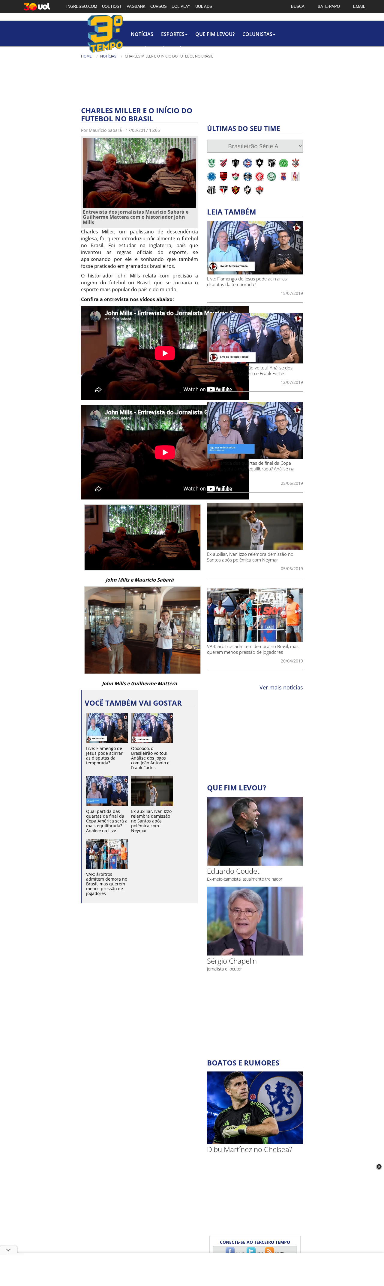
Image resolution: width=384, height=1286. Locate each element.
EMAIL (359, 6)
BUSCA (297, 6)
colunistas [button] (257, 34)
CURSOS (158, 6)
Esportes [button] (172, 34)
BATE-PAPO (329, 6)
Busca (190, 63)
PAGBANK (136, 6)
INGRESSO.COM (81, 6)
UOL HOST (112, 6)
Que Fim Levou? (215, 34)
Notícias (142, 34)
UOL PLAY (181, 6)
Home (86, 56)
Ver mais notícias (281, 687)
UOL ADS (203, 6)
